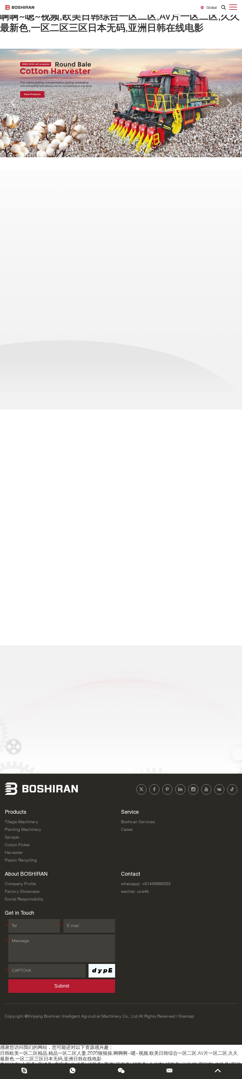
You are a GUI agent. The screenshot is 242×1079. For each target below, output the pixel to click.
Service (130, 811)
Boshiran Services (138, 822)
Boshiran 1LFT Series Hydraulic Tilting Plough (121, 212)
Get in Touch (19, 912)
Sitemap (186, 1016)
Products (15, 811)
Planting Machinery (23, 830)
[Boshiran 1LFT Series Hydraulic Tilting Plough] (121, 309)
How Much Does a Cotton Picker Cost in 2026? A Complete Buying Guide (143, 552)
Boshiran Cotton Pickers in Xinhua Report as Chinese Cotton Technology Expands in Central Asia (152, 507)
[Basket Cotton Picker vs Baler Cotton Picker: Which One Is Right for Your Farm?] (37, 596)
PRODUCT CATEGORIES (121, 185)
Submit (61, 985)
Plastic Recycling (21, 860)
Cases (127, 830)
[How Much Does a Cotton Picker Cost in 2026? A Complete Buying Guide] (37, 547)
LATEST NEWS (25, 421)
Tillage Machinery (21, 822)
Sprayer (12, 837)
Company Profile (20, 884)
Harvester (14, 853)
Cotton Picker (17, 845)
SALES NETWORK (30, 660)
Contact (130, 873)
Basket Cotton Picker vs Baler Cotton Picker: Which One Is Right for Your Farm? (150, 601)
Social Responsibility (24, 899)
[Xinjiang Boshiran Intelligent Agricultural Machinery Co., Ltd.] (19, 7)
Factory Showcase (22, 892)
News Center (219, 422)
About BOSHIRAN (26, 873)
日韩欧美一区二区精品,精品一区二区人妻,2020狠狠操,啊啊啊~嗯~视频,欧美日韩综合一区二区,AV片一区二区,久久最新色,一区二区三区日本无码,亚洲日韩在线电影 (120, 17)
